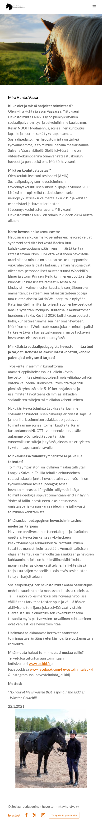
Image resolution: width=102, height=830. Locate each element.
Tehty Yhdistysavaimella (64, 815)
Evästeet (14, 815)
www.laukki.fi (39, 663)
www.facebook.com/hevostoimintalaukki (61, 669)
